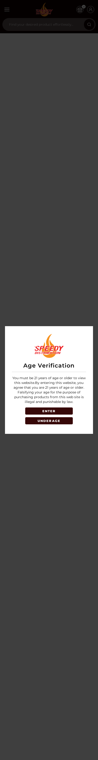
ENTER (49, 411)
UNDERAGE (49, 421)
